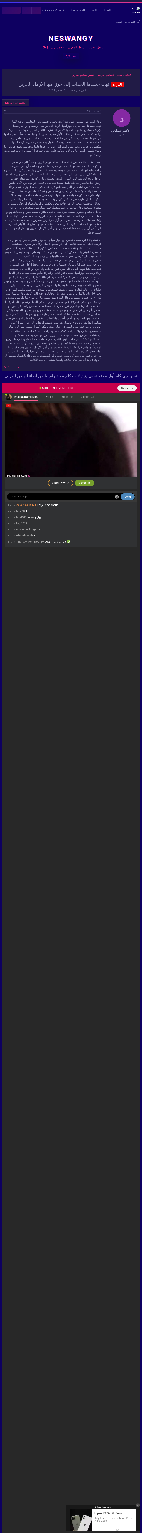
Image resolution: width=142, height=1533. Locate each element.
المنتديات (106, 10)
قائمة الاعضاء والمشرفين (52, 10)
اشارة (7, 366)
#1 (5, 111)
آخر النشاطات (132, 21)
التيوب (94, 10)
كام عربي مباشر (77, 10)
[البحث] (6, 10)
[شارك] (10, 111)
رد (18, 366)
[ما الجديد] (16, 10)
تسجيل (118, 21)
